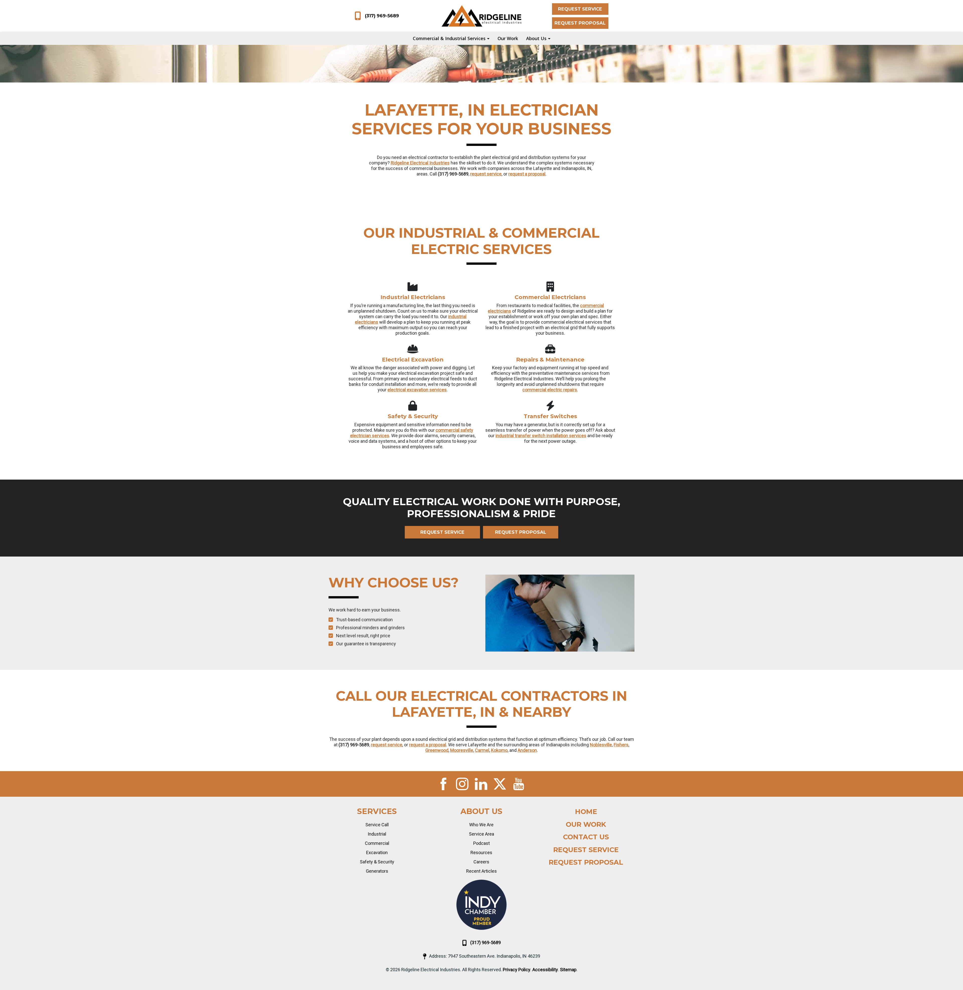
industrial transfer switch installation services (541, 435)
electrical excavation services (417, 389)
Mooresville (461, 750)
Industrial (377, 834)
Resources (481, 852)
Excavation (377, 852)
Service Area (481, 834)
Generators (377, 871)
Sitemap (568, 969)
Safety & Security (377, 861)
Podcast (481, 843)
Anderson (527, 750)
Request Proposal (580, 23)
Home (586, 811)
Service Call (377, 824)
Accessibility (545, 969)
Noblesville (601, 744)
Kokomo (499, 750)
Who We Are (481, 824)
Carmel (482, 750)
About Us (536, 38)
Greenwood (436, 750)
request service (486, 173)
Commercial (377, 843)
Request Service (580, 9)
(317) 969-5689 (382, 16)
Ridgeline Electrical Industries (420, 162)
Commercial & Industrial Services (449, 38)
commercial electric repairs (549, 389)
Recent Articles (481, 871)
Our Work (508, 38)
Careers (481, 861)
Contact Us (586, 837)
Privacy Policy (516, 969)
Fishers (621, 744)
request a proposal (526, 173)
